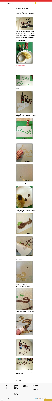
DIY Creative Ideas (29, 377)
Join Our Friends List (16, 394)
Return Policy (15, 387)
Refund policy (15, 393)
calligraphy (21, 377)
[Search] (35, 3)
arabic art (19, 377)
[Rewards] (48, 400)
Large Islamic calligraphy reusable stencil (20, 65)
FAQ (14, 389)
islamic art (32, 377)
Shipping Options (16, 386)
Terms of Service (16, 392)
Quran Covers (7, 389)
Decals (6, 388)
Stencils (6, 387)
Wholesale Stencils (16, 388)
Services (6, 386)
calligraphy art (24, 377)
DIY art (26, 377)
